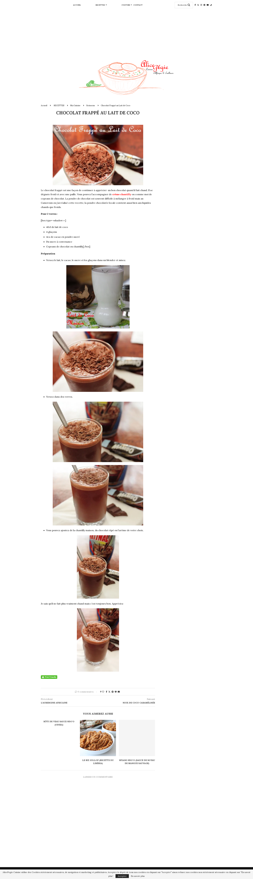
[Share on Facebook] (106, 691)
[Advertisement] (126, 31)
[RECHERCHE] (189, 5)
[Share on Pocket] (116, 691)
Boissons (90, 105)
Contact (138, 5)
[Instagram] (201, 5)
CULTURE (126, 5)
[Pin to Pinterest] (113, 691)
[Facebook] (195, 5)
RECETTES (100, 5)
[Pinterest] (204, 5)
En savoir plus (138, 876)
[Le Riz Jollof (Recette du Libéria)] (98, 738)
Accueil (77, 5)
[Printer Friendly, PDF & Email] (49, 676)
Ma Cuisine (75, 105)
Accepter (122, 876)
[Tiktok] (211, 5)
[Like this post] (103, 691)
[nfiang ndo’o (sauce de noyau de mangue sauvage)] (137, 738)
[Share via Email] (119, 691)
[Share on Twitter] (109, 691)
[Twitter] (198, 5)
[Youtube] (208, 5)
